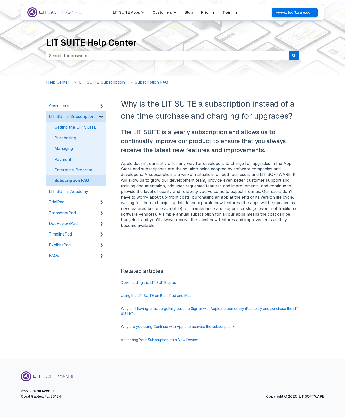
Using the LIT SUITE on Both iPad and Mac (156, 295)
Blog (189, 12)
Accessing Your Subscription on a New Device (159, 339)
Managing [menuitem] (63, 148)
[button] (101, 106)
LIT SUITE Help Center (91, 42)
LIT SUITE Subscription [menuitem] (71, 116)
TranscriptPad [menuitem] (62, 212)
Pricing (207, 12)
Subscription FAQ (151, 82)
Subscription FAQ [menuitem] (71, 180)
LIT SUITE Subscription (102, 82)
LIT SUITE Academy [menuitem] (68, 191)
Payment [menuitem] (62, 159)
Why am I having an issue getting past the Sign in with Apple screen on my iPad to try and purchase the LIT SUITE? (210, 311)
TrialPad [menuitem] (56, 201)
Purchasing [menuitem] (65, 137)
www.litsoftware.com (294, 12)
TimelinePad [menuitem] (60, 234)
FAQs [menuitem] (54, 255)
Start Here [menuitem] (59, 105)
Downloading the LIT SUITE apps (148, 282)
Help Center (57, 82)
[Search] (294, 55)
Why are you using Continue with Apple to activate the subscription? (177, 326)
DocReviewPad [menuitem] (63, 223)
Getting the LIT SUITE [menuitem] (75, 127)
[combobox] (167, 55)
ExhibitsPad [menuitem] (60, 244)
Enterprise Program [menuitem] (73, 169)
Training (229, 12)
